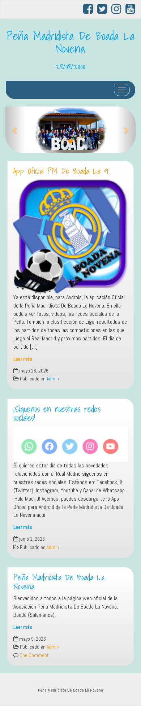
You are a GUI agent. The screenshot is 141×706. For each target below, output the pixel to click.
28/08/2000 (70, 66)
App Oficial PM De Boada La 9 (60, 171)
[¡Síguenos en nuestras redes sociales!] (70, 444)
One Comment (33, 655)
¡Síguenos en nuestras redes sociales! (57, 413)
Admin (53, 379)
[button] (15, 129)
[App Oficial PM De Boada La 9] (70, 236)
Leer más (22, 359)
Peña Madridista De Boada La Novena (70, 42)
